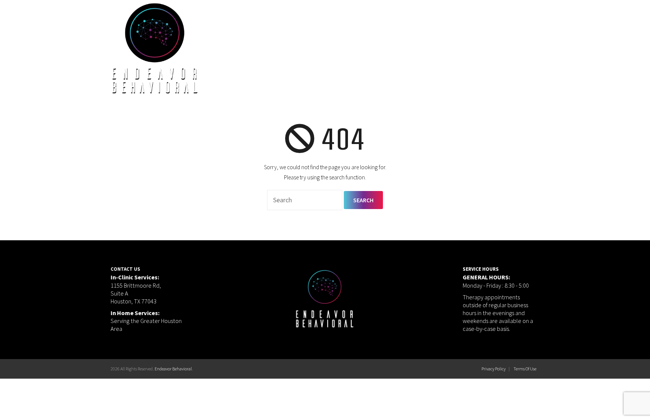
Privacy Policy (493, 368)
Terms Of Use (524, 368)
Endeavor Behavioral (173, 368)
